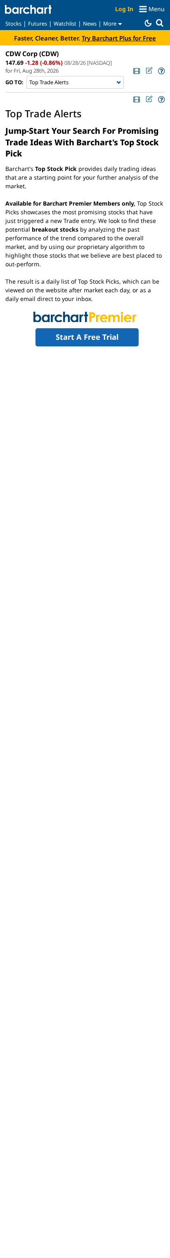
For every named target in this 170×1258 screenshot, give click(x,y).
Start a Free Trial (87, 337)
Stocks (13, 23)
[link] (136, 71)
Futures (37, 23)
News (90, 23)
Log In (124, 9)
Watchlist (65, 23)
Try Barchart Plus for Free (119, 38)
